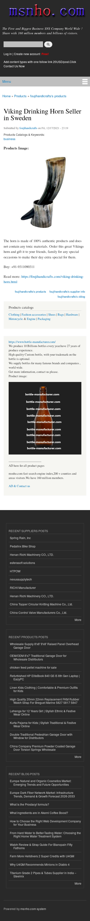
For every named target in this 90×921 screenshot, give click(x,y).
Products (20, 96)
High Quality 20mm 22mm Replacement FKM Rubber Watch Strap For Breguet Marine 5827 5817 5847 (44, 701)
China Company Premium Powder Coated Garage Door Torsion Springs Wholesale (42, 747)
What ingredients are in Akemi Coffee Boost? (39, 813)
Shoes (51, 315)
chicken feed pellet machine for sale (33, 667)
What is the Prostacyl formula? (29, 804)
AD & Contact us (19, 486)
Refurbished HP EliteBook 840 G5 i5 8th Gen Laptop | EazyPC (45, 677)
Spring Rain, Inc (20, 538)
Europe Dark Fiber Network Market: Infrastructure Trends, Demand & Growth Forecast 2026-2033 (42, 794)
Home (6, 96)
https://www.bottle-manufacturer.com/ (32, 342)
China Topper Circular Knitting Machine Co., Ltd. (41, 604)
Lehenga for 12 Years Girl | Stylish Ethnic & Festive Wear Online (43, 712)
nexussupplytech (21, 579)
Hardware (72, 315)
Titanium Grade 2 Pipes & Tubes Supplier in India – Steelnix (43, 874)
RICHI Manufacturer (23, 588)
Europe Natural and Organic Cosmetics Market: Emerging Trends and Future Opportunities (40, 782)
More (78, 620)
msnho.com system (33, 909)
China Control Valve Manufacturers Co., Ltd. (38, 612)
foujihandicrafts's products (48, 96)
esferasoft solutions (22, 563)
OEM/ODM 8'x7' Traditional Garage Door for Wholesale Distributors (38, 657)
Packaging (44, 319)
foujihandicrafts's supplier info (67, 291)
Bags (61, 315)
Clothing (14, 315)
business (9, 139)
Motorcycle (16, 319)
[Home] (45, 11)
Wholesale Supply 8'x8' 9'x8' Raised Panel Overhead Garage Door (44, 645)
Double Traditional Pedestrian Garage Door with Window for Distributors (41, 736)
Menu (6, 81)
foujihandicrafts (28, 128)
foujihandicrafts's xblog (71, 296)
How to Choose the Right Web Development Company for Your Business (45, 822)
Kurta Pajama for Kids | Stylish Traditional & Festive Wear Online (43, 724)
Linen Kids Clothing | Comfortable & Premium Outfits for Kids (44, 689)
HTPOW (15, 571)
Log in (8, 54)
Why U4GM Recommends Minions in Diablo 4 (40, 864)
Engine (31, 319)
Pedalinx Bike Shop (23, 546)
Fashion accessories (34, 315)
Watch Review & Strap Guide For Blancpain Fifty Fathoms (41, 846)
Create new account (27, 54)
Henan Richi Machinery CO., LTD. (32, 554)
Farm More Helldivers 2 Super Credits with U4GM (42, 856)
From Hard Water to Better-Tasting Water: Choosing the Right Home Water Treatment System (45, 834)
